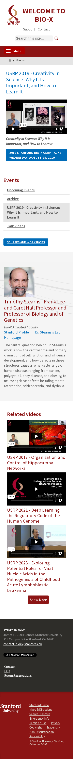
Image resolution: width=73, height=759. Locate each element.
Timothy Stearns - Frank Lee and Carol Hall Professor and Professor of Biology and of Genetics (35, 310)
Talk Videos (16, 226)
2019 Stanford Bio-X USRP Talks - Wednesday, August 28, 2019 (36, 155)
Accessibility (37, 736)
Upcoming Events (21, 190)
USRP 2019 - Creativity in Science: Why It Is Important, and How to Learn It (33, 212)
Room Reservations (18, 675)
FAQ (7, 671)
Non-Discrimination (41, 732)
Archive (13, 198)
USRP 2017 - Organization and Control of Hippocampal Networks (36, 462)
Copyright (35, 727)
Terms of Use (37, 723)
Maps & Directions (40, 709)
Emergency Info (39, 718)
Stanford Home (39, 705)
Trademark (53, 727)
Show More (38, 599)
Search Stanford (39, 714)
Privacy (55, 723)
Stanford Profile (16, 332)
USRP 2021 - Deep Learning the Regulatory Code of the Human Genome (33, 515)
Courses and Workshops (26, 242)
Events (20, 60)
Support (29, 29)
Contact (44, 29)
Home (10, 60)
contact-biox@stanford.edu (22, 644)
